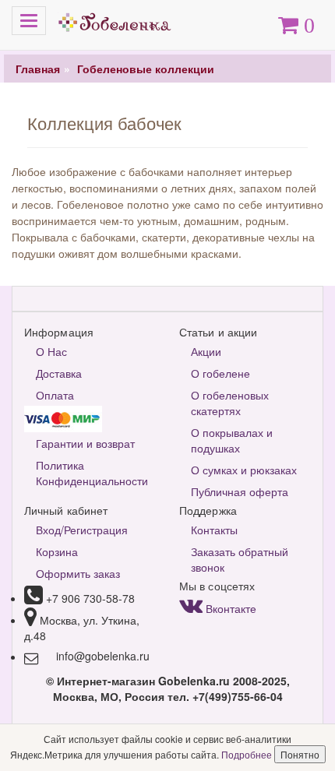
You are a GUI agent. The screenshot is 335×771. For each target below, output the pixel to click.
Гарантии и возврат (85, 443)
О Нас (51, 351)
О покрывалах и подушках (232, 440)
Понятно (299, 754)
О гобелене (220, 373)
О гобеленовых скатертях (230, 402)
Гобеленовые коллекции (145, 68)
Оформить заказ (78, 573)
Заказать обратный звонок (239, 559)
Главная (38, 68)
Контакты (214, 529)
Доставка (59, 373)
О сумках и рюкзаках (244, 469)
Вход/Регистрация (82, 529)
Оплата (55, 395)
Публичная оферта (239, 491)
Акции (206, 351)
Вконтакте (229, 608)
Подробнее (247, 754)
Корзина (57, 551)
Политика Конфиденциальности (92, 472)
